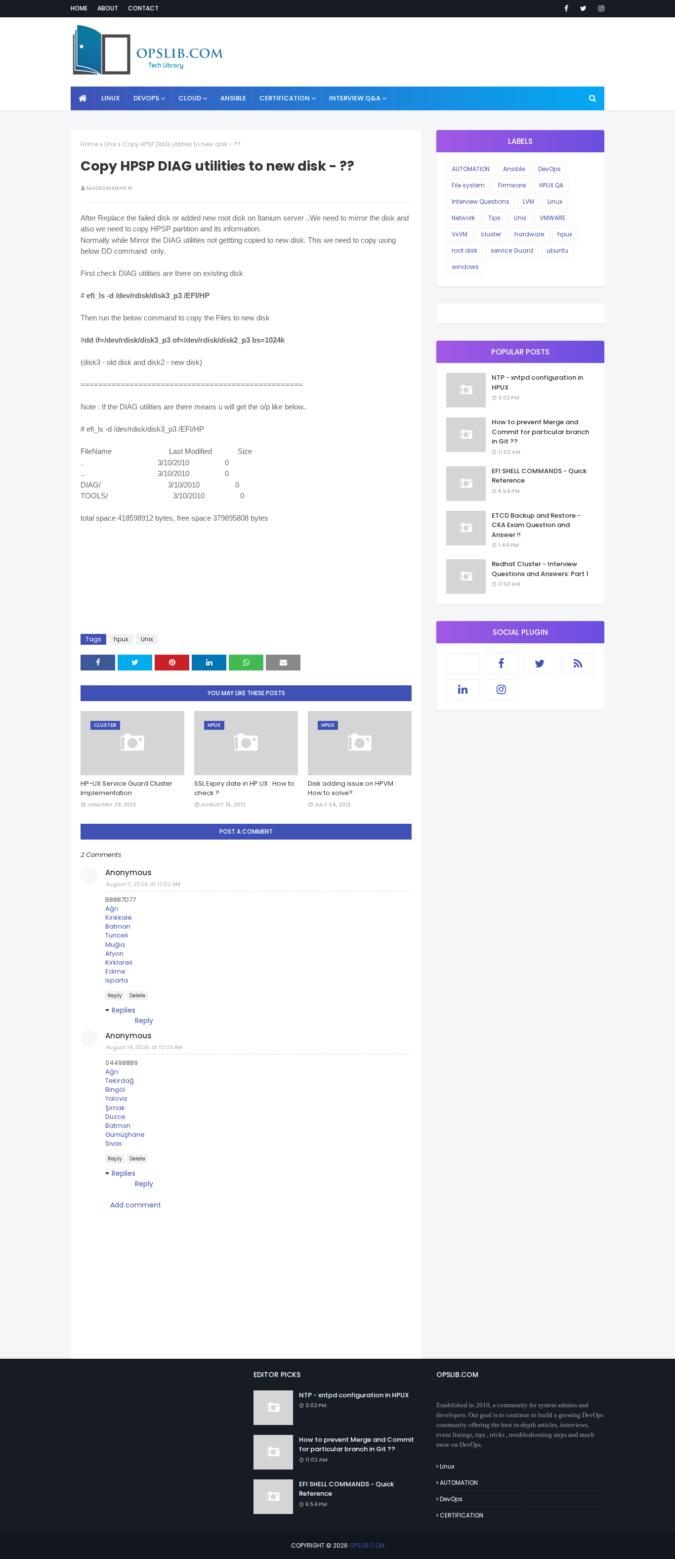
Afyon (114, 953)
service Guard (512, 250)
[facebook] (566, 8)
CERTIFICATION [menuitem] (284, 98)
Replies (123, 1010)
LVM (528, 201)
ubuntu (557, 250)
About (107, 8)
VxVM (459, 234)
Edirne (115, 971)
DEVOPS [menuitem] (146, 98)
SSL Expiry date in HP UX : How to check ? (244, 788)
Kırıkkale (118, 917)
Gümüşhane (125, 1134)
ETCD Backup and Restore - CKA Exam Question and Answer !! (536, 525)
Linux (555, 201)
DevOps (549, 169)
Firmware (512, 185)
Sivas (113, 1143)
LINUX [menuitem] (110, 98)
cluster (491, 234)
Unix (110, 144)
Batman (117, 926)
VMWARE (552, 218)
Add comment (135, 1205)
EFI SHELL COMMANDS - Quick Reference (539, 476)
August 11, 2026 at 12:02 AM (143, 884)
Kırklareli (118, 962)
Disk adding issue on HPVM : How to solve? (352, 788)
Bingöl (115, 1089)
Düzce (115, 1116)
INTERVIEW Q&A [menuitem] (354, 98)
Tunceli (116, 935)
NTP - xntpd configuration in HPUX (537, 382)
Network (463, 218)
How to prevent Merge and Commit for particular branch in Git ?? (540, 431)
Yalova (116, 1098)
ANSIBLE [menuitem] (233, 98)
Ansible (514, 169)
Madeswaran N (109, 188)
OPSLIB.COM (366, 1545)
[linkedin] (463, 689)
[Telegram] (463, 663)
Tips (494, 218)
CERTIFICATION (461, 1515)
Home (79, 8)
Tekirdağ (119, 1080)
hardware (529, 234)
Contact (143, 8)
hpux (121, 639)
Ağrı (111, 908)
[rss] (578, 663)
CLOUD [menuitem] (189, 98)
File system (468, 185)
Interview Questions (480, 201)
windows (465, 267)
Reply (115, 995)
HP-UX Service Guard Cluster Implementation (126, 788)
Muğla (115, 944)
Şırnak (115, 1108)
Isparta (116, 980)
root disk (464, 250)
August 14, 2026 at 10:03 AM (144, 1047)
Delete (137, 995)
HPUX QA (551, 185)
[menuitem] (83, 98)
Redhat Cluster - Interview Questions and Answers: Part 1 (540, 569)
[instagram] (599, 8)
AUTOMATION (471, 169)
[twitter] (583, 8)
